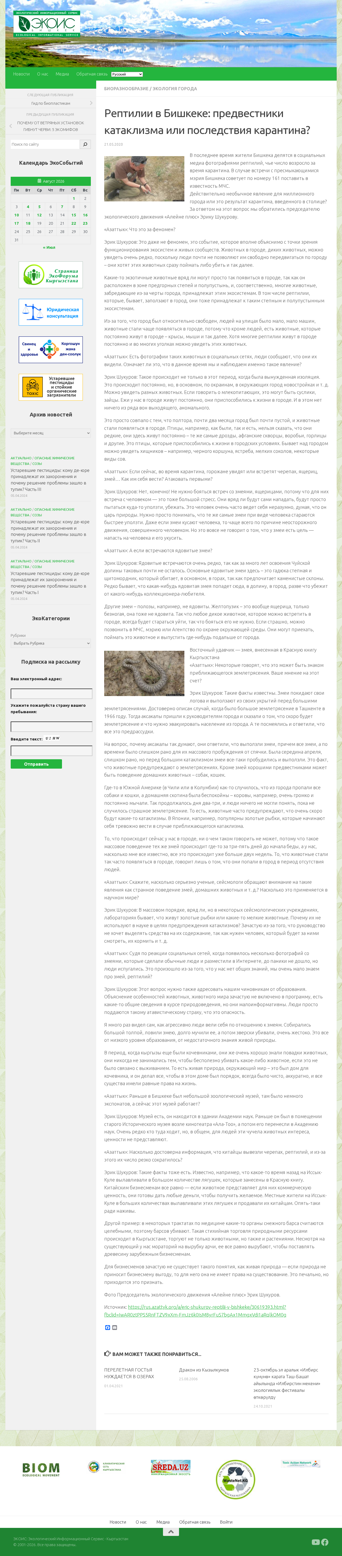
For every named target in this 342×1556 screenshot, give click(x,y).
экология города (175, 88)
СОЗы (37, 463)
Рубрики (18, 635)
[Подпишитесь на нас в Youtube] (315, 1541)
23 (85, 223)
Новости (21, 74)
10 (16, 215)
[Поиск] (85, 144)
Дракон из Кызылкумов (204, 1369)
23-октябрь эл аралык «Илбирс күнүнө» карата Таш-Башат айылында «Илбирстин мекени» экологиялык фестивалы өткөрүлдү (287, 1383)
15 (73, 215)
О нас (42, 74)
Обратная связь (91, 74)
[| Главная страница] (46, 24)
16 (85, 215)
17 (16, 223)
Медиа (62, 74)
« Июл (49, 247)
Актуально (21, 458)
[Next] (115, 1470)
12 (39, 215)
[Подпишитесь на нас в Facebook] (325, 1541)
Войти (226, 1521)
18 (28, 223)
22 (73, 223)
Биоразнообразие (126, 88)
